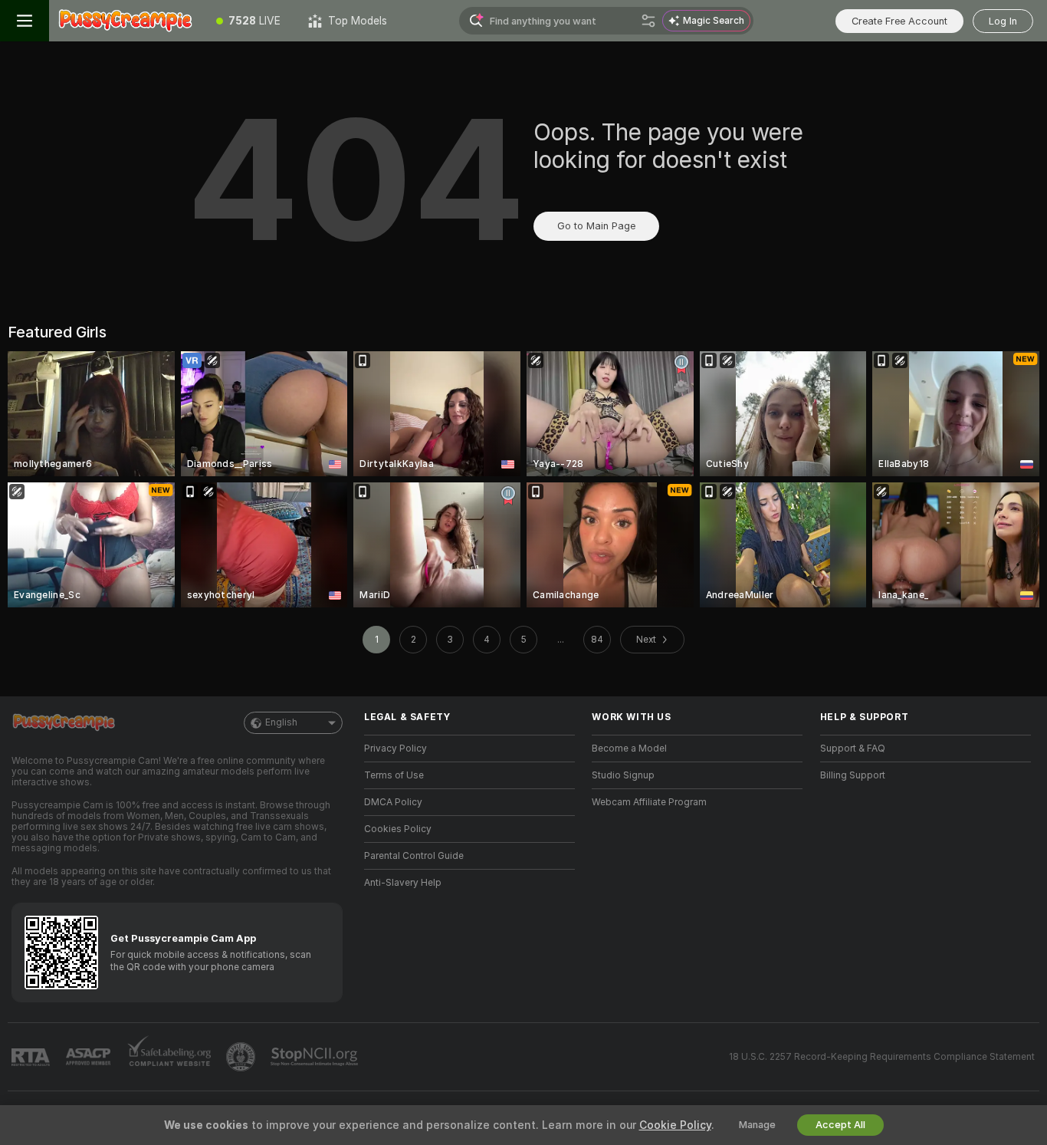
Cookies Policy (398, 829)
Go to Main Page (596, 226)
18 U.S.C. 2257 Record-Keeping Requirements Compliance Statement (882, 1056)
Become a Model (629, 748)
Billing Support (852, 775)
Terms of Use (394, 775)
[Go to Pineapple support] (242, 1056)
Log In (1003, 21)
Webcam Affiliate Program (649, 802)
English (281, 722)
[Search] (648, 20)
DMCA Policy (393, 802)
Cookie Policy (675, 1125)
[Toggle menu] (24, 20)
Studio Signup (623, 775)
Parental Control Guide (414, 856)
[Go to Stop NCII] (316, 1057)
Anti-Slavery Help (402, 882)
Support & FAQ (852, 748)
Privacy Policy (395, 748)
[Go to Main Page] (125, 20)
